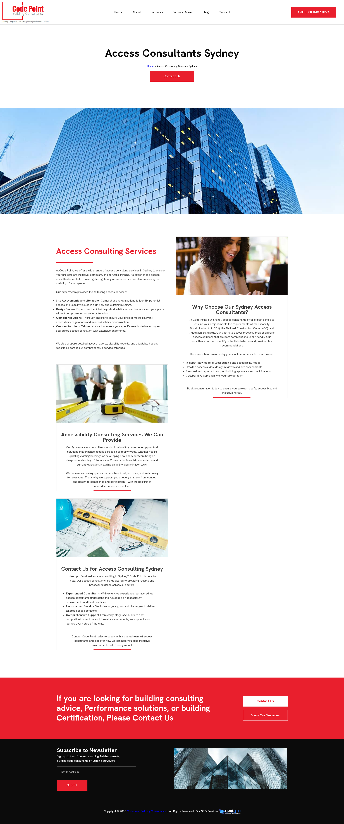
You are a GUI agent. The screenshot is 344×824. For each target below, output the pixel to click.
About (136, 12)
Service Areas (182, 12)
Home (118, 12)
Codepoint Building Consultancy (146, 811)
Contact (224, 12)
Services (157, 12)
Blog (205, 12)
